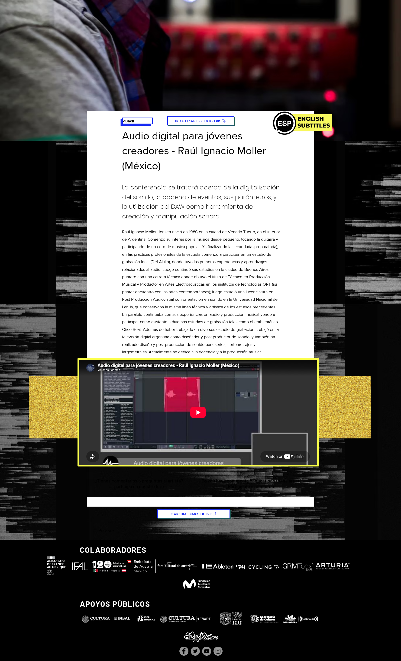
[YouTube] (206, 651)
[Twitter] (195, 651)
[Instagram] (218, 651)
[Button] (200, 484)
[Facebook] (183, 651)
